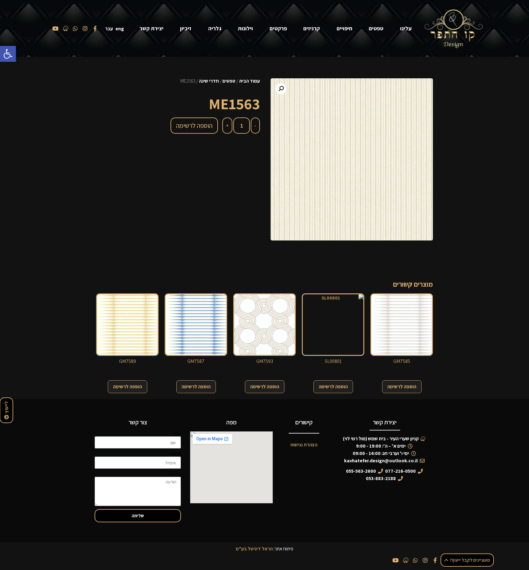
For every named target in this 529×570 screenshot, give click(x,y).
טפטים (376, 28)
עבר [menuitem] (109, 28)
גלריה (214, 28)
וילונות (245, 28)
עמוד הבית (249, 81)
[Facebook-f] (435, 560)
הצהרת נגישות (303, 444)
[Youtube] (395, 560)
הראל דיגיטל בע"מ (254, 549)
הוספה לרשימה (194, 125)
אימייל (175, 454)
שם (178, 433)
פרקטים (278, 28)
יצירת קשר (151, 28)
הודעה (175, 474)
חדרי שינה (209, 81)
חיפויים (344, 28)
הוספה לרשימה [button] (401, 386)
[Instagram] (425, 560)
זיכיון (185, 28)
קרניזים (311, 28)
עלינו (406, 28)
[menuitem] (120, 28)
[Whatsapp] (415, 560)
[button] (8, 54)
